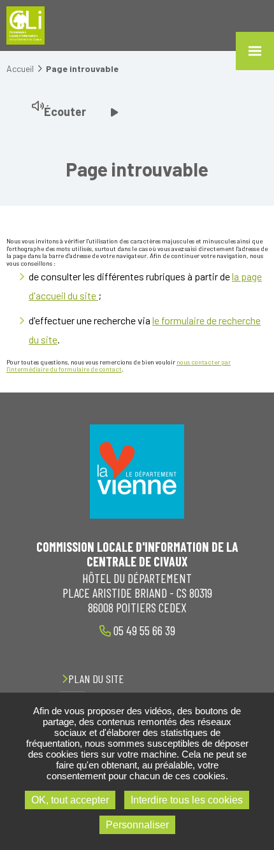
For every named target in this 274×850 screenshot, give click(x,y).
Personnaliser (137, 824)
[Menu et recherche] (255, 51)
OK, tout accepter (70, 800)
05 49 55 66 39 (143, 630)
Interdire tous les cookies (187, 800)
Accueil (20, 68)
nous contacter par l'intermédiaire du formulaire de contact (118, 365)
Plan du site (96, 679)
